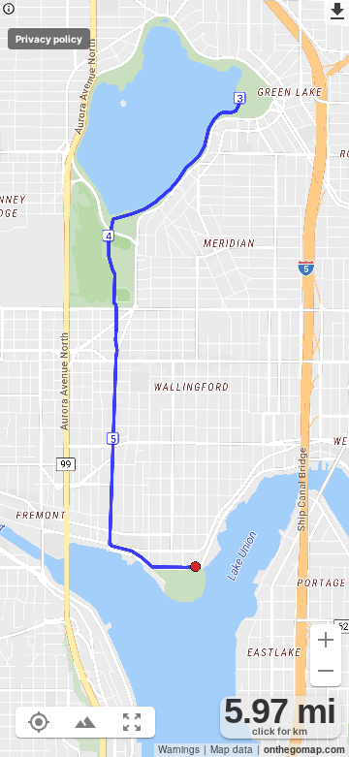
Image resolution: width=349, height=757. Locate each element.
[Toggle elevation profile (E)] (85, 722)
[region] (174, 378)
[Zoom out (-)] (325, 670)
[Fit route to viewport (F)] (132, 722)
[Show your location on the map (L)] (39, 722)
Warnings (179, 748)
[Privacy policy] (9, 10)
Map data (231, 748)
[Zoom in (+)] (325, 639)
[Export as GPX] (336, 12)
